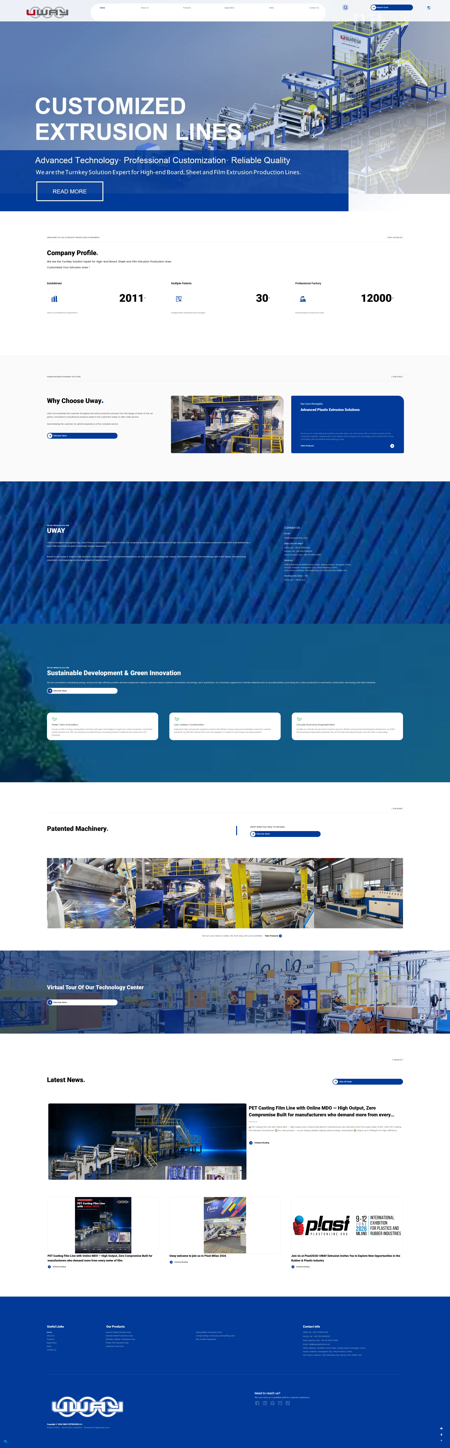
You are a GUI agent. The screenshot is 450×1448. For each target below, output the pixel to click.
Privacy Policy (53, 1427)
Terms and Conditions (71, 1427)
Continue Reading (261, 1143)
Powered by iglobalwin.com (97, 1427)
